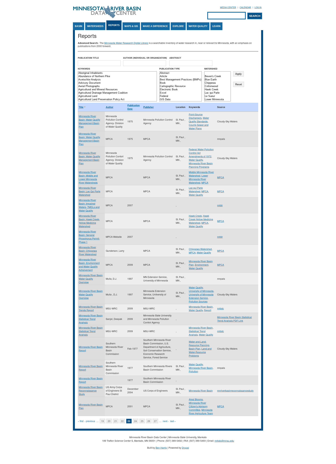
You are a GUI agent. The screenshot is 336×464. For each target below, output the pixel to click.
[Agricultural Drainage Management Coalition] (117, 93)
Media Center (228, 7)
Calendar (245, 7)
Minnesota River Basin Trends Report (91, 308)
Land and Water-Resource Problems (200, 352)
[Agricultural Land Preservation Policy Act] (117, 99)
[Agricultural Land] (117, 96)
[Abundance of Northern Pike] (117, 76)
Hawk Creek (195, 215)
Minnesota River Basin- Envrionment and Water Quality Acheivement (89, 265)
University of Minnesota (201, 291)
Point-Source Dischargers (196, 116)
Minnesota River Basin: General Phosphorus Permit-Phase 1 (89, 237)
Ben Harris (161, 447)
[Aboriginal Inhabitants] (117, 73)
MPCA (204, 182)
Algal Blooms (196, 399)
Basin (78, 26)
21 (115, 421)
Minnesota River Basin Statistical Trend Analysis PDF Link (234, 318)
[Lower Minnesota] (217, 99)
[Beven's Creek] (217, 76)
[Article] (180, 76)
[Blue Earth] (217, 79)
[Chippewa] (217, 83)
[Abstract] (180, 73)
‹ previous (90, 421)
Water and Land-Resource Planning (199, 343)
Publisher (148, 107)
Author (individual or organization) (145, 57)
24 (135, 421)
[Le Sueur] (217, 96)
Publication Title (88, 57)
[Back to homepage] (107, 17)
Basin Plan (194, 348)
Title (81, 107)
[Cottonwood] (217, 86)
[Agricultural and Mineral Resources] (117, 89)
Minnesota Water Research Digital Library (126, 42)
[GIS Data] (180, 99)
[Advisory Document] (117, 83)
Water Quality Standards (199, 119)
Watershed (210, 68)
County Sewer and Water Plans (198, 126)
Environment (201, 264)
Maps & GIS (131, 26)
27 (155, 421)
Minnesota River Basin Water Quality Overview (91, 278)
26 (148, 421)
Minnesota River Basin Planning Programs (201, 165)
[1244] (217, 73)
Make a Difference (155, 26)
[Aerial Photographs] (117, 86)
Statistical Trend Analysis (197, 332)
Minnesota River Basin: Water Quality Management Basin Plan (89, 121)
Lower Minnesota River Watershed (198, 179)
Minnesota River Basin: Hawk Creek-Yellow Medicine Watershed (89, 221)
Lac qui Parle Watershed (196, 189)
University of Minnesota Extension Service (201, 296)
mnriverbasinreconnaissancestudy (235, 390)
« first (80, 421)
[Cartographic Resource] (180, 86)
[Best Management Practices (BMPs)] (180, 79)
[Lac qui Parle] (217, 93)
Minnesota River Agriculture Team (201, 411)
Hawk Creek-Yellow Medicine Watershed (201, 219)
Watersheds (95, 26)
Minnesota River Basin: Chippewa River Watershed (88, 250)
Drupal (185, 447)
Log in (258, 7)
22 (122, 421)
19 (102, 421)
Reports (114, 25)
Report (207, 310)
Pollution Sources (198, 301)
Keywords (84, 68)
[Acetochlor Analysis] (117, 79)
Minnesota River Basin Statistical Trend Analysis (91, 319)
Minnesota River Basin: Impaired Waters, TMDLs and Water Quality (89, 205)
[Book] (180, 83)
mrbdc (220, 308)
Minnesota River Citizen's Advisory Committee (198, 406)
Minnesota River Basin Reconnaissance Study (91, 390)
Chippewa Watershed (200, 249)
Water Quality (198, 26)
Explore (178, 26)
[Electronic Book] (180, 89)
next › (166, 421)
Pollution (193, 371)
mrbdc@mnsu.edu (224, 440)
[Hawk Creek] (217, 89)
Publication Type (169, 68)
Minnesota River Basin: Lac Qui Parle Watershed (89, 191)
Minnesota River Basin (201, 306)
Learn (216, 26)
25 (142, 421)
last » (173, 421)
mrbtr (220, 205)
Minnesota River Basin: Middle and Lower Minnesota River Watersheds (88, 177)
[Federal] (180, 96)
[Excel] (180, 93)
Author (109, 107)
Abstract (175, 57)
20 (109, 421)
